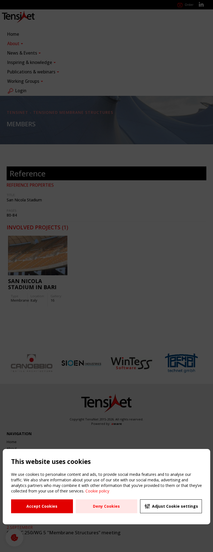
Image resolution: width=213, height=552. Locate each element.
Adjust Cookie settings (175, 506)
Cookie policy (97, 491)
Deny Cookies (106, 506)
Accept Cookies (41, 506)
